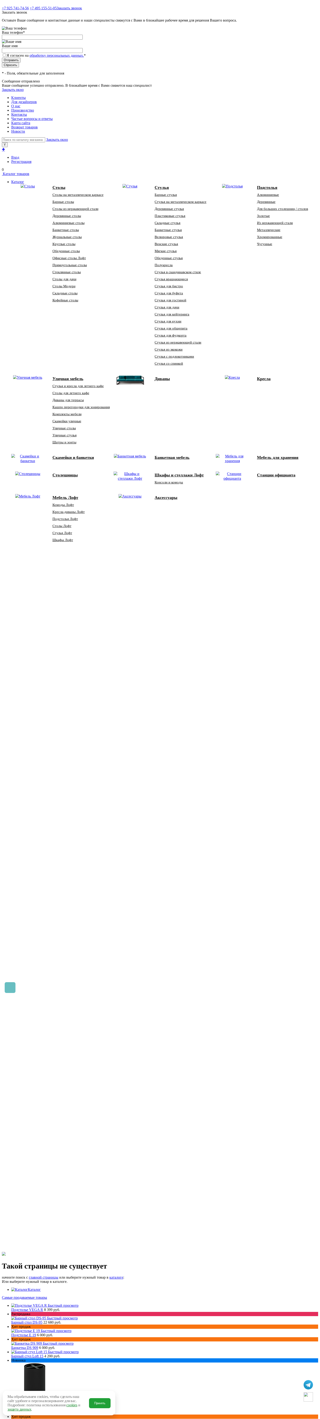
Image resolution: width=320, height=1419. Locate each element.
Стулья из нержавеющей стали (178, 342)
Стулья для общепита (171, 328)
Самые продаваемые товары (24, 1297)
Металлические (268, 230)
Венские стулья (166, 244)
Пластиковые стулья (170, 216)
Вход (15, 157)
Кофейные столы (65, 300)
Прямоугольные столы (69, 265)
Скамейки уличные (66, 421)
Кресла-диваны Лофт (68, 512)
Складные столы (65, 293)
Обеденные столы (66, 251)
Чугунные (264, 244)
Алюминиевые (268, 195)
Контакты (19, 114)
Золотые (263, 216)
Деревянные (266, 202)
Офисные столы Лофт (69, 258)
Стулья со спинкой (169, 363)
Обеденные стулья (169, 258)
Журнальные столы (67, 237)
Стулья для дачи (167, 307)
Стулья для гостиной (170, 300)
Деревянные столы (66, 216)
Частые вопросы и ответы (32, 119)
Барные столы (63, 202)
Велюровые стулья (169, 237)
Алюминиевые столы (68, 223)
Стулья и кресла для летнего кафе (78, 386)
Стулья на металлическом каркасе (180, 202)
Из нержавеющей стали (275, 223)
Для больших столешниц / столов (282, 209)
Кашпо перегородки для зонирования (81, 407)
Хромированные (269, 237)
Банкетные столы (65, 230)
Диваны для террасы (68, 400)
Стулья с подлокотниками (174, 356)
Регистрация (21, 162)
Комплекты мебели (67, 414)
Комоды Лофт (63, 505)
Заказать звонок (69, 8)
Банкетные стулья (168, 230)
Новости (18, 131)
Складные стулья (167, 223)
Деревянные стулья (169, 209)
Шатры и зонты (64, 442)
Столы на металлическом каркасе (78, 195)
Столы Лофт (61, 526)
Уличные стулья (64, 435)
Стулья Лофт (62, 533)
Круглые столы (63, 244)
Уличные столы (64, 428)
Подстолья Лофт (65, 519)
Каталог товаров (15, 174)
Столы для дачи (64, 279)
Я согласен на (46, 55)
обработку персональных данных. (57, 55)
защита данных (19, 1409)
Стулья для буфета (169, 293)
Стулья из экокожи (168, 349)
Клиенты (18, 98)
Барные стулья (166, 195)
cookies (71, 1405)
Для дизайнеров (24, 102)
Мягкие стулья (166, 251)
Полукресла (164, 265)
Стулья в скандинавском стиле (178, 272)
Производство (22, 110)
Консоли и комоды (169, 482)
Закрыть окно (13, 90)
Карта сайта (20, 123)
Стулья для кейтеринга (172, 314)
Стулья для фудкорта (170, 335)
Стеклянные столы (66, 272)
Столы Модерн (63, 286)
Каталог (34, 1290)
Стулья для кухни (168, 321)
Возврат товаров (24, 127)
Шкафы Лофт (62, 540)
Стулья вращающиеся (171, 279)
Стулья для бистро (169, 286)
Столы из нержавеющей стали (75, 209)
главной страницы (43, 1277)
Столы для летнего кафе (70, 393)
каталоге (116, 1277)
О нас (15, 106)
